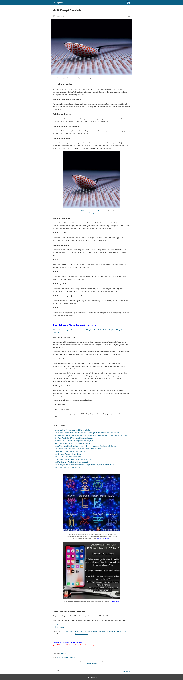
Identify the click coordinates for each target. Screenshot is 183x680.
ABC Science (102, 631)
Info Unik (85, 645)
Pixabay (91, 213)
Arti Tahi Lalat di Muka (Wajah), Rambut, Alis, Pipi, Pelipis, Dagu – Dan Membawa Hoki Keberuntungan (87, 433)
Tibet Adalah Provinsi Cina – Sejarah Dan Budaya (70, 451)
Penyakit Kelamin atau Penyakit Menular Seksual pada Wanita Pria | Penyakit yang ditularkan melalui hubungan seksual (91, 435)
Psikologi (66, 657)
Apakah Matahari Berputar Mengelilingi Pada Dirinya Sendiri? (73, 459)
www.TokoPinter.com (103, 538)
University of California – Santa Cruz (118, 631)
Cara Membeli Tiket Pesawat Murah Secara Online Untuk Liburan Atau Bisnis (78, 449)
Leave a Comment (91, 663)
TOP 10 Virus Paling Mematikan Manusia (67, 467)
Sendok (72, 657)
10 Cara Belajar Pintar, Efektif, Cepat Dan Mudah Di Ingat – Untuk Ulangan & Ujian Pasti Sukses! (84, 465)
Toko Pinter (115, 601)
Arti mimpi (60, 657)
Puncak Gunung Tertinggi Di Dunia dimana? (68, 454)
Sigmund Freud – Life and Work (73, 631)
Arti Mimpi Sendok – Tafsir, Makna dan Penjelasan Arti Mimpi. (83, 211)
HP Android (58, 624)
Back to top (126, 671)
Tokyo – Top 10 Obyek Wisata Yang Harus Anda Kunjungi (72, 443)
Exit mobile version (91, 677)
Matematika (60, 645)
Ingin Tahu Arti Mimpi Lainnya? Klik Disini (74, 324)
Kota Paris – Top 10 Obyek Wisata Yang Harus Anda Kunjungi (74, 438)
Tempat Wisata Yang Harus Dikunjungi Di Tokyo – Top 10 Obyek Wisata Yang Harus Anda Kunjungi (85, 446)
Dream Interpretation (81, 634)
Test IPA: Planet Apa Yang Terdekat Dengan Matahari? (71, 462)
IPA (67, 645)
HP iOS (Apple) (59, 627)
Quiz (54, 645)
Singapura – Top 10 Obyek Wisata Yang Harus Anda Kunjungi (74, 441)
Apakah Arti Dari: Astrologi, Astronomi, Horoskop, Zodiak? (73, 430)
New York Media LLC (90, 631)
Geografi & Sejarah (75, 645)
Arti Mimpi (64, 653)
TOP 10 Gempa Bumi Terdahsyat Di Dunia (68, 457)
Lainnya (92, 645)
